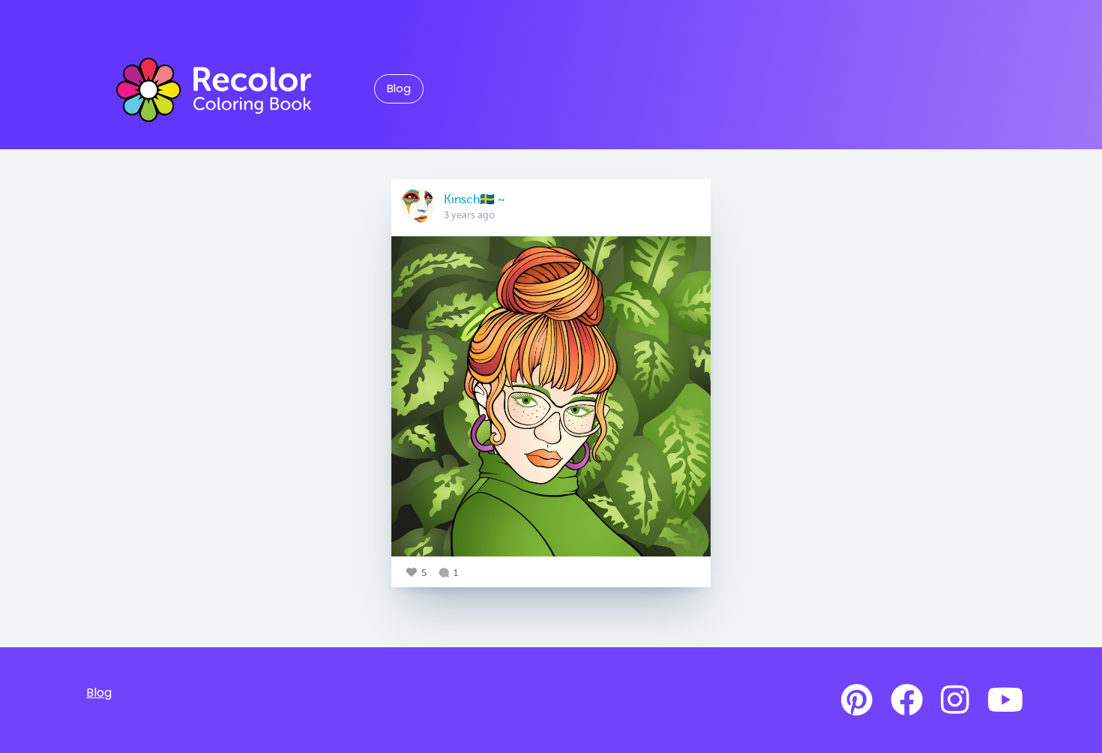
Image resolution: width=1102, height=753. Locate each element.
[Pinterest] (857, 700)
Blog (399, 88)
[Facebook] (907, 700)
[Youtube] (1005, 700)
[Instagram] (955, 700)
